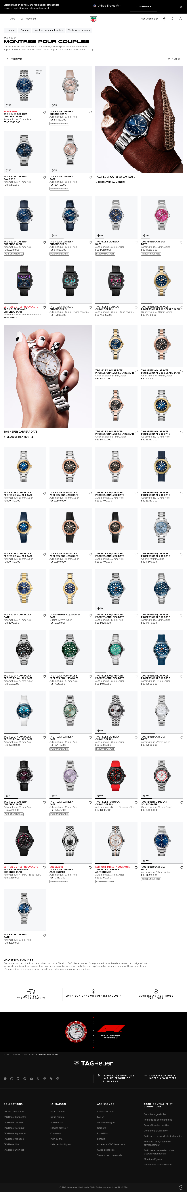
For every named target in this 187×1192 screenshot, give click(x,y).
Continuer (146, 6)
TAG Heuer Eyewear (14, 1150)
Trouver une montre (14, 1112)
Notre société (57, 1112)
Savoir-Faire (56, 1123)
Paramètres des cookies (156, 1125)
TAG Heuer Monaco (14, 1139)
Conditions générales (155, 1114)
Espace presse (58, 1128)
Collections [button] (13, 1104)
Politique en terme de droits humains (163, 1136)
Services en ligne (106, 1123)
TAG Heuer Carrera (13, 1123)
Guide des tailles (106, 1150)
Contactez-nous (105, 1112)
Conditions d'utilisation (156, 1131)
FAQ (99, 1117)
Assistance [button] (105, 1104)
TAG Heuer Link (11, 1145)
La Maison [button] (58, 1104)
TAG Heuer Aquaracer (15, 1134)
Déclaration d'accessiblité (157, 1165)
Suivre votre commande (109, 1155)
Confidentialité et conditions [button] (158, 1105)
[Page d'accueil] (93, 19)
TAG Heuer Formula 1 (14, 1128)
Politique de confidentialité (158, 1120)
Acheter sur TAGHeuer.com (111, 1145)
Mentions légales (153, 1159)
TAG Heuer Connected (15, 1117)
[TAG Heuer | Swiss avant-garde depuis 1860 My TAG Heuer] (93, 1063)
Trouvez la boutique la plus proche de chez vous (118, 1078)
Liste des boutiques (60, 1145)
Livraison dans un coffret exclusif (93, 996)
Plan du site (56, 1139)
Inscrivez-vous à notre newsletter (163, 1077)
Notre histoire (57, 1117)
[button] (172, 19)
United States (106, 5)
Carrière (54, 1134)
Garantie (101, 1128)
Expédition (102, 1134)
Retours (101, 1139)
